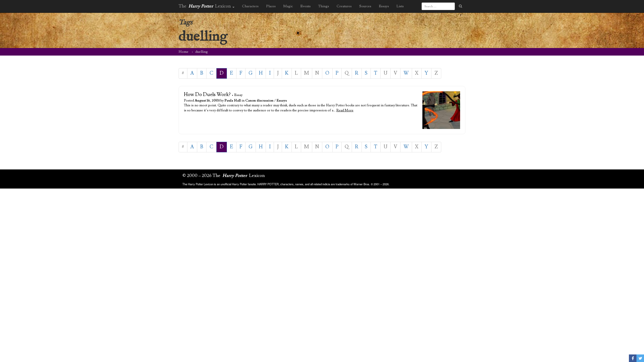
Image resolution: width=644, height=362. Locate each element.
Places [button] (271, 6)
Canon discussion (259, 100)
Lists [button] (400, 6)
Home (183, 52)
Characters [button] (250, 6)
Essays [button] (384, 6)
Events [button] (305, 6)
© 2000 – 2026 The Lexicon (223, 175)
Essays (281, 100)
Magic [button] (288, 6)
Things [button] (323, 6)
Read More (344, 110)
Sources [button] (365, 6)
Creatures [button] (344, 6)
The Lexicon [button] (205, 6)
